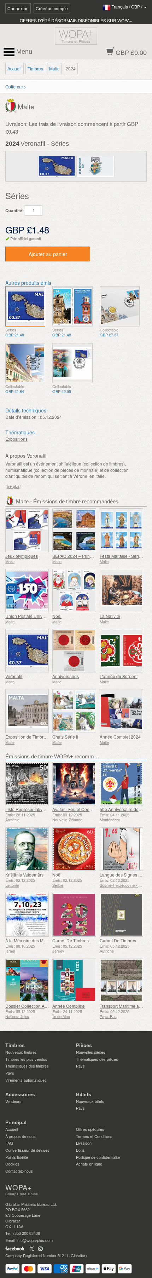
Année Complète (68, 1006)
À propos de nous (20, 1136)
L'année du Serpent (119, 676)
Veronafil (13, 676)
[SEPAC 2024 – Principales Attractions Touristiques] (74, 530)
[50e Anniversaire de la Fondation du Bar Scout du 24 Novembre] (121, 783)
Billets (83, 1094)
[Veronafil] (25, 306)
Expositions (16, 439)
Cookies (12, 1164)
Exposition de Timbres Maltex (33, 737)
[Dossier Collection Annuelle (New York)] (27, 980)
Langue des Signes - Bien (125, 875)
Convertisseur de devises (27, 1150)
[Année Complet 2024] (121, 711)
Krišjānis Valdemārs (24, 875)
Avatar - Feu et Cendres (75, 809)
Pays (9, 1073)
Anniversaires (65, 676)
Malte (54, 68)
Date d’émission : (22, 417)
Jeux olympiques (21, 556)
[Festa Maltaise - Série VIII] (121, 530)
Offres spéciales (90, 1129)
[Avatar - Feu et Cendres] (74, 783)
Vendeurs (13, 1101)
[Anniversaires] (74, 650)
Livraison (84, 1143)
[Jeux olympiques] (27, 530)
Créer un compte (52, 8)
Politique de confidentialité (98, 1157)
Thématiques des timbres (27, 1066)
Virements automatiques (26, 1080)
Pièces (84, 1045)
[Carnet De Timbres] (74, 914)
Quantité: (14, 211)
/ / (127, 7)
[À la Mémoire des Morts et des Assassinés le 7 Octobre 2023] (27, 914)
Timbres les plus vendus (26, 1059)
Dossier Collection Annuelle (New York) (43, 1006)
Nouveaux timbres (21, 1052)
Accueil (14, 68)
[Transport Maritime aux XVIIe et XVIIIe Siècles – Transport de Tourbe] (121, 980)
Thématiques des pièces (97, 1059)
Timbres (35, 68)
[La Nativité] (121, 590)
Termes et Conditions (94, 1136)
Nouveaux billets (90, 1101)
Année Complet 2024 (120, 737)
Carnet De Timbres (70, 940)
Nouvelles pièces (90, 1052)
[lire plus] (13, 486)
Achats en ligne (89, 1164)
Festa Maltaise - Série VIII (124, 556)
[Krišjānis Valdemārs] (27, 849)
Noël (57, 616)
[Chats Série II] (74, 711)
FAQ (9, 1143)
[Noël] (74, 590)
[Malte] (11, 105)
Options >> (15, 86)
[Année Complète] (74, 980)
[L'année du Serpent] (121, 650)
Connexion (18, 8)
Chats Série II (65, 737)
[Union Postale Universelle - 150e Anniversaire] (27, 590)
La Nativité (110, 616)
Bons (80, 1150)
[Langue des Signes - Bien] (121, 849)
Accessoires (20, 1094)
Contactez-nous (19, 1171)
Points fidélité (16, 1157)
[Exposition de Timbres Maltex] (27, 711)
